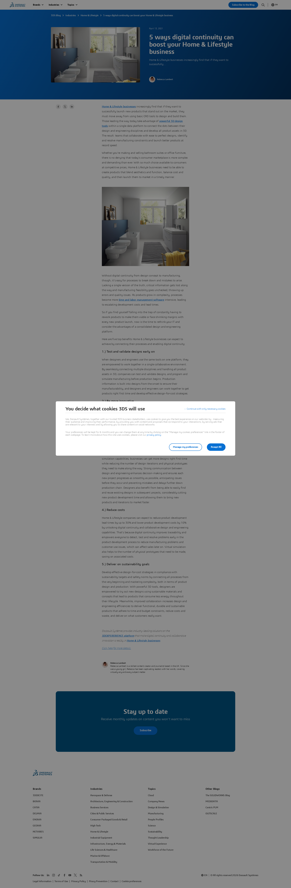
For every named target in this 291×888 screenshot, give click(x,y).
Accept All (216, 447)
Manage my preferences (185, 447)
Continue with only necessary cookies (206, 409)
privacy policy (154, 435)
